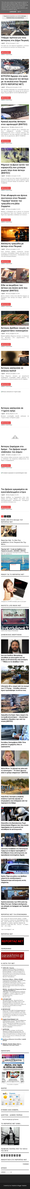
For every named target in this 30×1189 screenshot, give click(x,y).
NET (4, 43)
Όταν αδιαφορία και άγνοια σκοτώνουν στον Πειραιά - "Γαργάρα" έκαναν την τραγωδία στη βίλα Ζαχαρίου (14, 200)
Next (9, 516)
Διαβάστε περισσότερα (6, 54)
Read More (6, 52)
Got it (19, 11)
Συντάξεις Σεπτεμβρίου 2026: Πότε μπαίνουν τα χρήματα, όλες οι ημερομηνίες (13, 744)
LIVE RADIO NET (7, 999)
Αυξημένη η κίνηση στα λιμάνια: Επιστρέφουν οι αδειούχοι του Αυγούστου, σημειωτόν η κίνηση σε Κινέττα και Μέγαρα (13, 970)
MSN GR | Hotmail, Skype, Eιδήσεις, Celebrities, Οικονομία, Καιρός (12, 1044)
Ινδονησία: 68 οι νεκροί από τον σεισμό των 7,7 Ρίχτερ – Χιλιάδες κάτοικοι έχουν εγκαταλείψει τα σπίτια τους (15, 688)
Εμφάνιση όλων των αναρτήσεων (15, 17)
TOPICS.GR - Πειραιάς (8, 968)
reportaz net (6, 127)
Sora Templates (12, 1185)
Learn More (13, 11)
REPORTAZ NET (6, 1009)
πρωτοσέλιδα (10, 1084)
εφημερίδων (16, 1084)
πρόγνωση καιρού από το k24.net (13, 1106)
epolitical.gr (6, 1029)
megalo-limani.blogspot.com (10, 1019)
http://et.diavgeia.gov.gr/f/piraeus (10, 1119)
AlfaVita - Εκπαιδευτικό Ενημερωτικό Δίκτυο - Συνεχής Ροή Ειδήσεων (14, 990)
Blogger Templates (22, 1185)
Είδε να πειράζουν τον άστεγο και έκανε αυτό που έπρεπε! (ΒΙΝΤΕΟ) (14, 288)
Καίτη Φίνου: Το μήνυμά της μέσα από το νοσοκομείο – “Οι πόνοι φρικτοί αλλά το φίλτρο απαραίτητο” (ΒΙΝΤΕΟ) (14, 771)
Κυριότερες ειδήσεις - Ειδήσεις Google (13, 979)
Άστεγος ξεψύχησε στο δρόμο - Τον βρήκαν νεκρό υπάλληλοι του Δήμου (14, 449)
